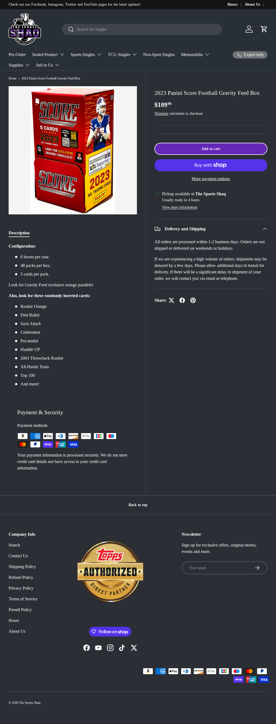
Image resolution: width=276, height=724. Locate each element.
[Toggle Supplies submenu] (27, 65)
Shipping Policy (22, 566)
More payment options (211, 178)
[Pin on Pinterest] (193, 300)
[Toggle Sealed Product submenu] (62, 54)
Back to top (138, 505)
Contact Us (18, 556)
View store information (179, 207)
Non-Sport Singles (159, 54)
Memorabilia (192, 54)
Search (14, 545)
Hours (232, 4)
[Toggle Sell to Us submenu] (57, 65)
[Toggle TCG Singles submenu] (134, 54)
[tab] (19, 233)
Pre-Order (17, 54)
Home (12, 78)
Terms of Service (23, 599)
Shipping (161, 113)
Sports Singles (83, 54)
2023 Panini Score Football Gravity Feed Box (51, 78)
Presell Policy (20, 609)
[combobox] (142, 29)
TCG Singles (119, 54)
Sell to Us (44, 65)
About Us (252, 4)
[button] (264, 29)
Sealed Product (45, 54)
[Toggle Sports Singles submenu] (99, 54)
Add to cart (210, 149)
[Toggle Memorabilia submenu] (207, 54)
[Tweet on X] (171, 300)
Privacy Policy (21, 588)
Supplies (16, 65)
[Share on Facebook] (182, 300)
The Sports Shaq (29, 703)
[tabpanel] (73, 315)
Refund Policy (21, 577)
